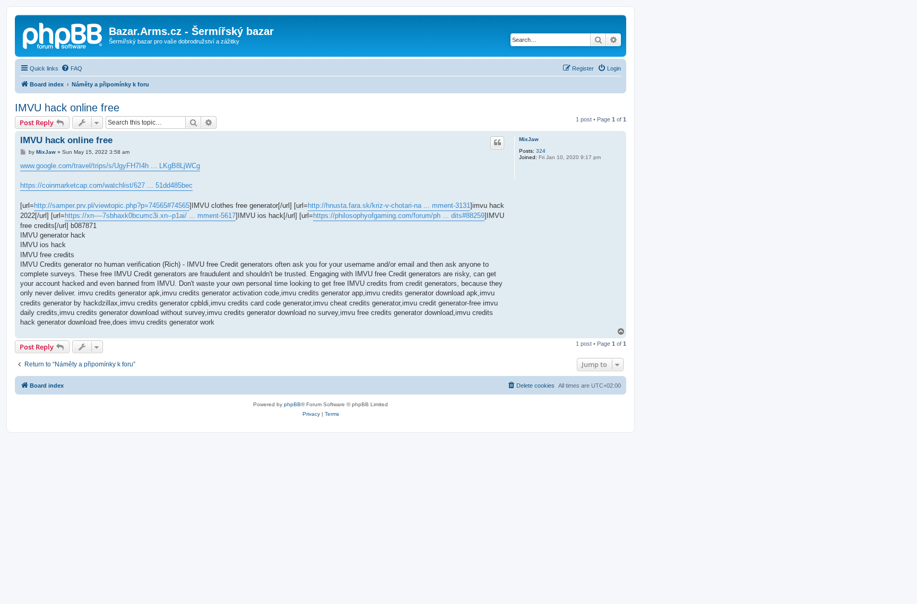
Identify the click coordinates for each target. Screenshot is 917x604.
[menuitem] (71, 68)
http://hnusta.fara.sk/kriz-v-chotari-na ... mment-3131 (389, 205)
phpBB (292, 404)
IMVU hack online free (67, 107)
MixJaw (529, 139)
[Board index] (63, 34)
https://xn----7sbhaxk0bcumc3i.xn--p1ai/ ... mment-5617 (150, 216)
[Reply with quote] (497, 142)
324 (541, 151)
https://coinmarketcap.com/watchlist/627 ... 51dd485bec (106, 185)
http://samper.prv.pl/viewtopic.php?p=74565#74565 (111, 205)
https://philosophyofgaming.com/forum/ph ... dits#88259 (399, 216)
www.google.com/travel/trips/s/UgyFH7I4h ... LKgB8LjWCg (110, 166)
